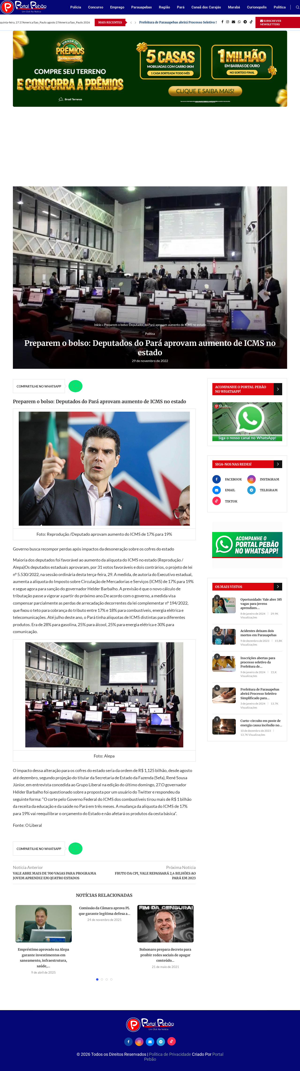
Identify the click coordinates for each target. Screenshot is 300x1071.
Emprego (117, 7)
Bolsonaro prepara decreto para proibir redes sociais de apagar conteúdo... (165, 955)
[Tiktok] (251, 22)
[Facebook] (222, 22)
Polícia (75, 7)
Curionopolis (257, 7)
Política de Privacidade (170, 1054)
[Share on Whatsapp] (75, 386)
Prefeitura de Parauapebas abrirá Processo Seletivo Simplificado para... (259, 693)
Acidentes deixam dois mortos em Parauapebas (258, 633)
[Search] (297, 8)
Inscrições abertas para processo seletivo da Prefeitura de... (257, 662)
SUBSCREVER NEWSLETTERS (270, 22)
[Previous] (131, 22)
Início (97, 325)
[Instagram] (227, 22)
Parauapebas (141, 7)
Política (280, 7)
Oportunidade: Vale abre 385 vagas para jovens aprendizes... (261, 604)
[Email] (233, 22)
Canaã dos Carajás (206, 7)
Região (164, 7)
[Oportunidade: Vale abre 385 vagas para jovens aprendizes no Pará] (224, 605)
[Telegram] (245, 22)
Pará (180, 7)
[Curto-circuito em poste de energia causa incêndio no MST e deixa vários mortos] (224, 727)
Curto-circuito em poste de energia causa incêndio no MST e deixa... (189, 22)
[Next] (135, 22)
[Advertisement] (150, 142)
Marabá (234, 7)
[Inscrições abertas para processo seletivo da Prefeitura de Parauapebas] (224, 664)
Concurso (95, 7)
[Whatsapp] (239, 22)
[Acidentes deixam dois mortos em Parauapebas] (224, 637)
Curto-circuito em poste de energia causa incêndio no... (261, 723)
